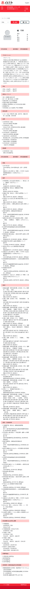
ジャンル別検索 (26, 8)
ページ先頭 (6, 585)
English (27, 3)
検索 (16, 22)
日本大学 (2, 8)
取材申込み (24, 585)
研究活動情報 (23, 49)
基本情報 (15, 49)
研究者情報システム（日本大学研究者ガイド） (13, 8)
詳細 (26, 22)
